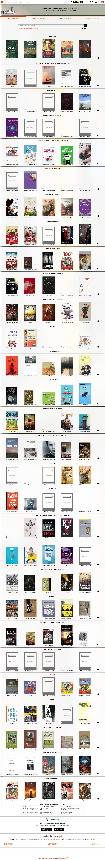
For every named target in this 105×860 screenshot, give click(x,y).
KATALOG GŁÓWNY (13, 18)
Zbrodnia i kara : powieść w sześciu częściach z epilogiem (33, 813)
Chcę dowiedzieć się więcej (45, 858)
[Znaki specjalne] (85, 28)
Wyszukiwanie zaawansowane (25, 28)
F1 (93, 2)
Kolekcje (36, 28)
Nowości (8, 2)
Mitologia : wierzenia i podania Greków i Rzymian (32, 808)
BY (81, 2)
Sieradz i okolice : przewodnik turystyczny (30, 809)
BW (75, 2)
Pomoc (21, 2)
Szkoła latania (45, 808)
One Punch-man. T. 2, (67, 809)
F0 (90, 2)
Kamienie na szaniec (26, 811)
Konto (27, 2)
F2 (97, 2)
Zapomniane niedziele (47, 812)
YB (78, 2)
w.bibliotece (45, 839)
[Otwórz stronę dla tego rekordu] (12, 49)
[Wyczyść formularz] (82, 28)
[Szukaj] (85, 25)
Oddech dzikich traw (67, 811)
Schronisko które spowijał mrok (48, 813)
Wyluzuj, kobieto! (66, 813)
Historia (15, 2)
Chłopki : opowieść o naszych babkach (50, 811)
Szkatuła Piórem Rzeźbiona (92, 18)
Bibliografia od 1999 (65, 18)
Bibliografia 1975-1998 (39, 18)
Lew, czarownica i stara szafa (48, 809)
